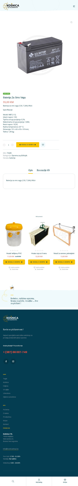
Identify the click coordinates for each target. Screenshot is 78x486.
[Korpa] (65, 480)
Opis (30, 170)
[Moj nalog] (39, 480)
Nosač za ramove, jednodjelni (64, 253)
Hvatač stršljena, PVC (14, 253)
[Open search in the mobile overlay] (13, 481)
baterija (12, 158)
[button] (71, 22)
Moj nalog (39, 482)
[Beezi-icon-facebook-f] (6, 361)
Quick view (15, 269)
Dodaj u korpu (27, 144)
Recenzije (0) (43, 170)
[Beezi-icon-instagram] (13, 361)
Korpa (65, 482)
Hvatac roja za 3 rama (39, 253)
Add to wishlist (43, 144)
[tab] (31, 171)
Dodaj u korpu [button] (14, 262)
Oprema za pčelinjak (19, 155)
